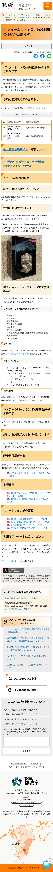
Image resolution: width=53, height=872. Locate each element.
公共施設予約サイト (15, 149)
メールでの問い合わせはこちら (19, 609)
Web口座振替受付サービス (22, 354)
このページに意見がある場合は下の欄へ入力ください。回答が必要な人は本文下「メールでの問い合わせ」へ (25, 732)
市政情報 (37, 15)
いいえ (34, 714)
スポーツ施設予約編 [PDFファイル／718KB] (30, 522)
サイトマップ (39, 767)
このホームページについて (19, 767)
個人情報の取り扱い (19, 764)
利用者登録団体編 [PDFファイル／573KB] (29, 519)
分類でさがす (24, 15)
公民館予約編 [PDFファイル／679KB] (27, 525)
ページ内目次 (26, 46)
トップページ (10, 15)
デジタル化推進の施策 (23, 17)
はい (8, 714)
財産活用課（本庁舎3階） (16, 598)
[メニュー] (47, 6)
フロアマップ (26, 805)
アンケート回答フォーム (11, 561)
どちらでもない (20, 714)
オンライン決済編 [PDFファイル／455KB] (29, 528)
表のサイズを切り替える (26, 114)
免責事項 (34, 764)
